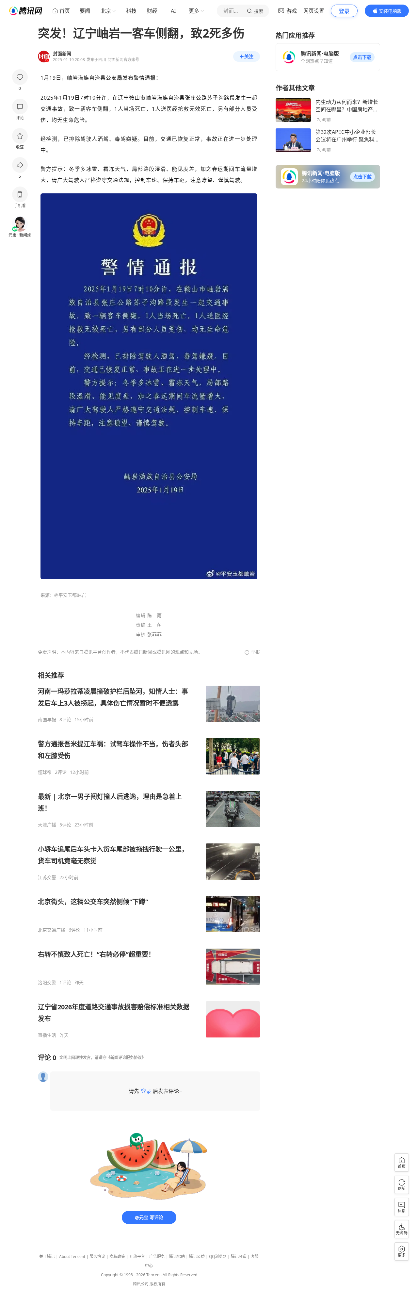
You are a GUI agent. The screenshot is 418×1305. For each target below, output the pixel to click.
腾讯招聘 (177, 1256)
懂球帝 (45, 772)
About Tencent (72, 1256)
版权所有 (157, 1284)
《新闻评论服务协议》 (126, 1057)
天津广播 (47, 825)
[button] (362, 57)
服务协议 (97, 1256)
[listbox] (149, 854)
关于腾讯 (47, 1256)
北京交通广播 (51, 930)
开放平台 (137, 1256)
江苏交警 (47, 877)
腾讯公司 (141, 1284)
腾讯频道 (239, 1256)
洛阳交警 (47, 982)
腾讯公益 (197, 1256)
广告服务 (157, 1256)
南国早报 (47, 719)
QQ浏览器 (218, 1256)
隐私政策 (117, 1256)
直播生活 (47, 1035)
